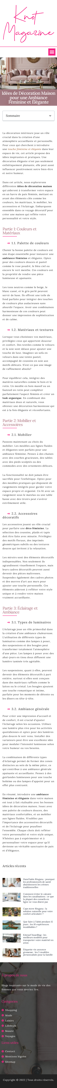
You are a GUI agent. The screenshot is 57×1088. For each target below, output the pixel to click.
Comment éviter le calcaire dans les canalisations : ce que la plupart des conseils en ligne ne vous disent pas (38, 898)
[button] (51, 52)
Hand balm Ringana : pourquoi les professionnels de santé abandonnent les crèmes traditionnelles (38, 883)
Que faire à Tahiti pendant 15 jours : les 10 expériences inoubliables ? (38, 924)
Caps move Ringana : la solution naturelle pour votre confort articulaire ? (38, 911)
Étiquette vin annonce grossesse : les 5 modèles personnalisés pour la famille (38, 952)
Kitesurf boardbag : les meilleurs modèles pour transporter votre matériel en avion (38, 938)
